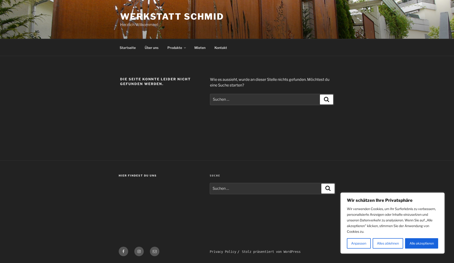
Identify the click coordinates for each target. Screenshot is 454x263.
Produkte (174, 48)
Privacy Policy (223, 252)
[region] (392, 223)
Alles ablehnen (388, 243)
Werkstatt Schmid (172, 16)
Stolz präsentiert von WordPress (271, 252)
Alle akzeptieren (422, 243)
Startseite (128, 48)
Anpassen (358, 243)
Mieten (199, 48)
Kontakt (220, 48)
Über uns (151, 48)
